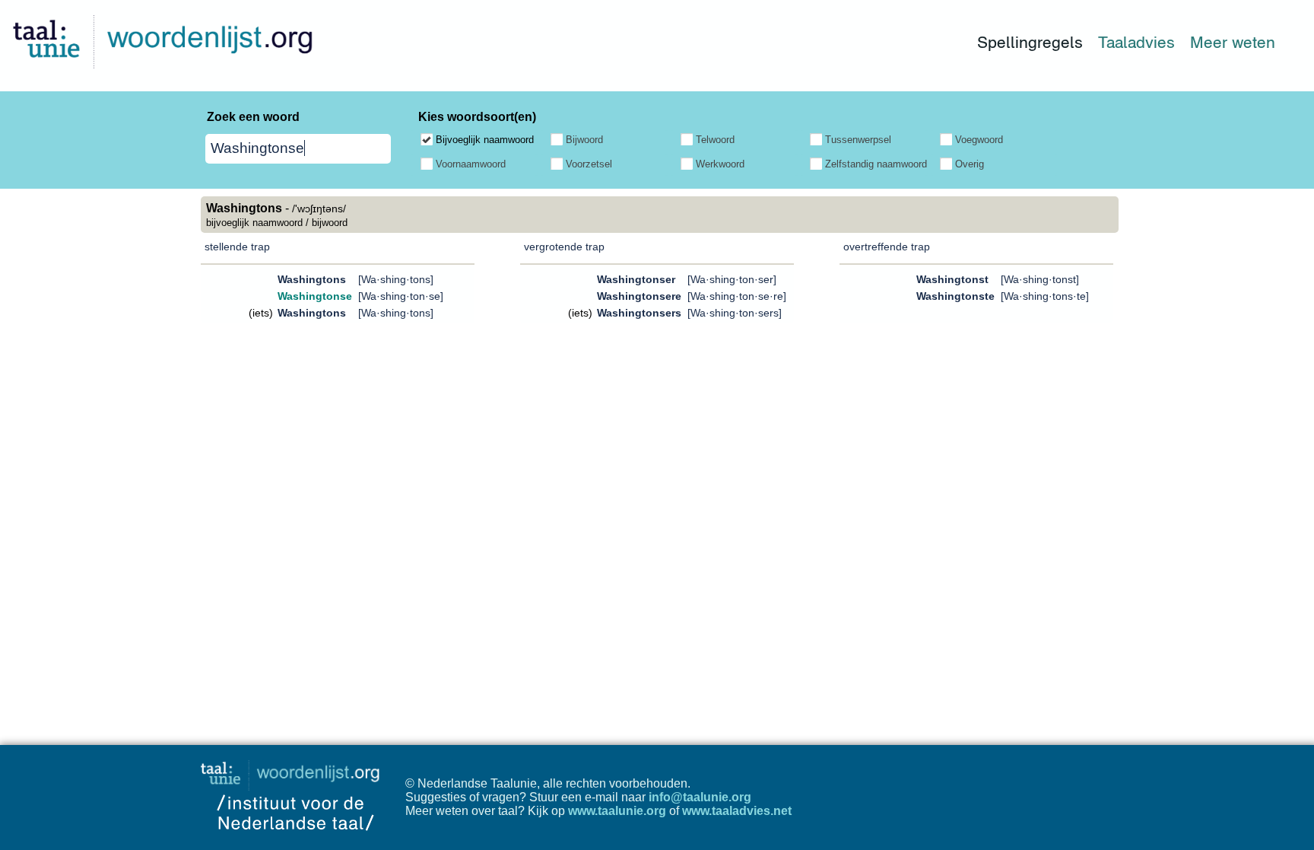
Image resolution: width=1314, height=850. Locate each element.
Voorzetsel (589, 164)
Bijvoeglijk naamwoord (485, 139)
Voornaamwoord (471, 164)
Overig (969, 164)
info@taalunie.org (700, 797)
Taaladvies (1136, 42)
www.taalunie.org (617, 810)
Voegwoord (979, 139)
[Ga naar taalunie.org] (293, 771)
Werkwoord (720, 164)
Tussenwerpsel (858, 139)
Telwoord (715, 139)
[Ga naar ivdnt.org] (295, 842)
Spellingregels (1030, 42)
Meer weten (1232, 42)
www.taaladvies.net (737, 810)
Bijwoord (584, 139)
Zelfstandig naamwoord (876, 164)
